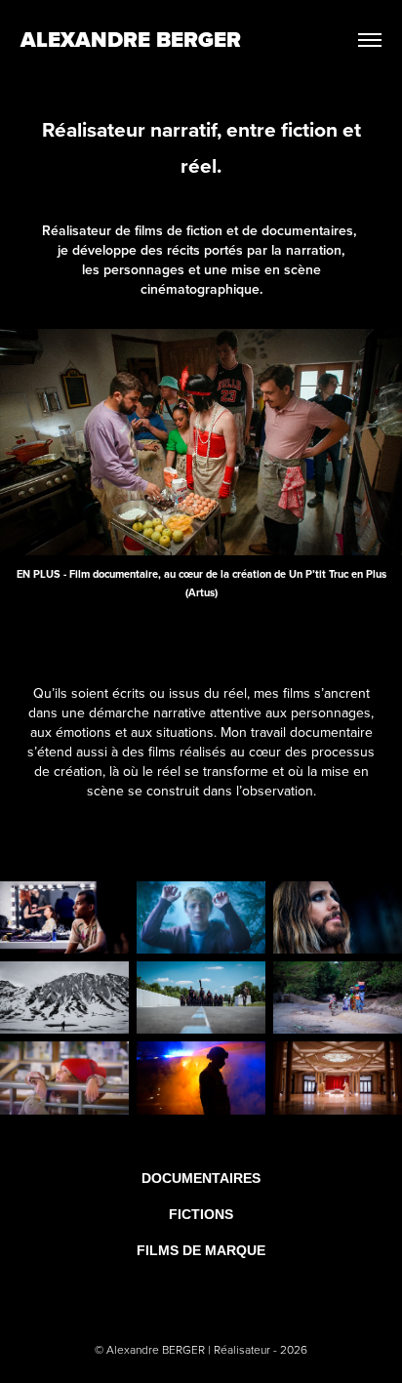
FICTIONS (201, 1214)
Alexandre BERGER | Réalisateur (189, 1349)
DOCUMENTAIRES (201, 1178)
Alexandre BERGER (130, 39)
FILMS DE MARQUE (201, 1250)
